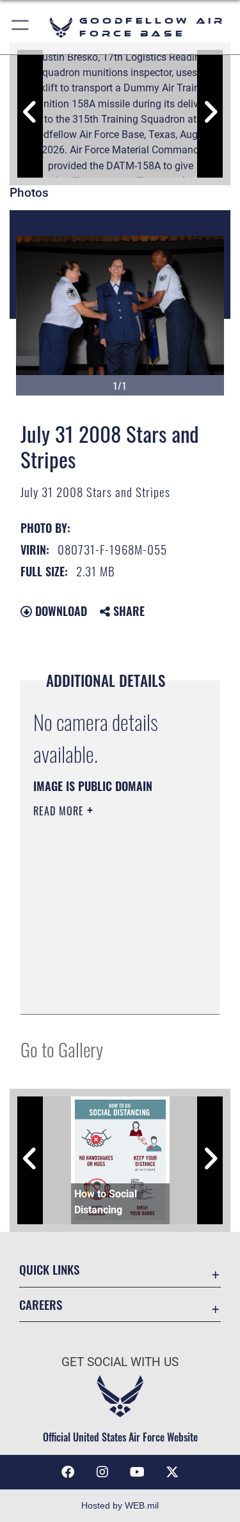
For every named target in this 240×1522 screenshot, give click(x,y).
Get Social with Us (120, 1362)
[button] (21, 27)
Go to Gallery (61, 1049)
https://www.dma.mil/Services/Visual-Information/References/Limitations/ (111, 990)
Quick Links (49, 1269)
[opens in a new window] (172, 1472)
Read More (60, 811)
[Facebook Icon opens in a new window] (67, 1472)
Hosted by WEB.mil (120, 1505)
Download (59, 611)
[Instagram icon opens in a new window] (102, 1472)
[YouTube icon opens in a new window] (137, 1472)
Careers (40, 1304)
